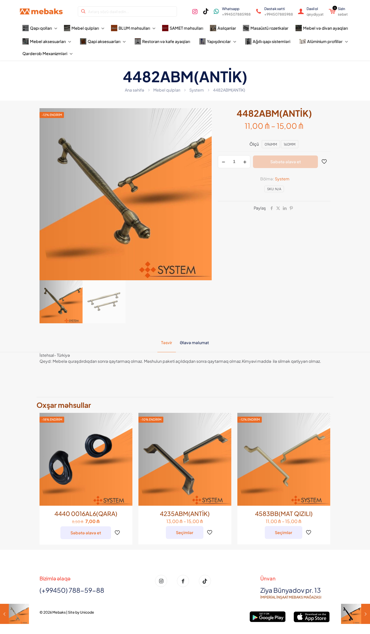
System (196, 90)
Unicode (87, 612)
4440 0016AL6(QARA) (85, 513)
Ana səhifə (134, 90)
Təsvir (166, 342)
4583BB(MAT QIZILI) (284, 513)
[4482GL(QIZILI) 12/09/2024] (14, 614)
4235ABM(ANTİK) (185, 513)
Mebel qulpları (166, 90)
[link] (268, 617)
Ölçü (254, 144)
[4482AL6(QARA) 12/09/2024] (355, 614)
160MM (289, 144)
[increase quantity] (244, 161)
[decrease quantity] (223, 161)
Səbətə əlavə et (285, 161)
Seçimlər (184, 532)
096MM (271, 144)
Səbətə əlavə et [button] (85, 532)
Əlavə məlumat (194, 342)
